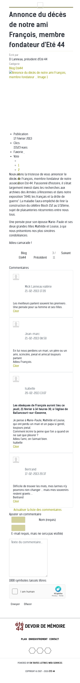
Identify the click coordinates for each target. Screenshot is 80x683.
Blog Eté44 (16, 68)
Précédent (40, 257)
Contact (54, 639)
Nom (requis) (47, 520)
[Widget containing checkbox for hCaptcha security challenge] (37, 591)
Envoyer (15, 604)
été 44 (52, 671)
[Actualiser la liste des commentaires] (33, 268)
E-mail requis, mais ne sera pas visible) (37, 533)
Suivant (66, 253)
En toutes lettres (46, 663)
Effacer (28, 604)
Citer (16, 311)
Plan (24, 639)
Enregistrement (38, 639)
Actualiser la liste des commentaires (37, 510)
